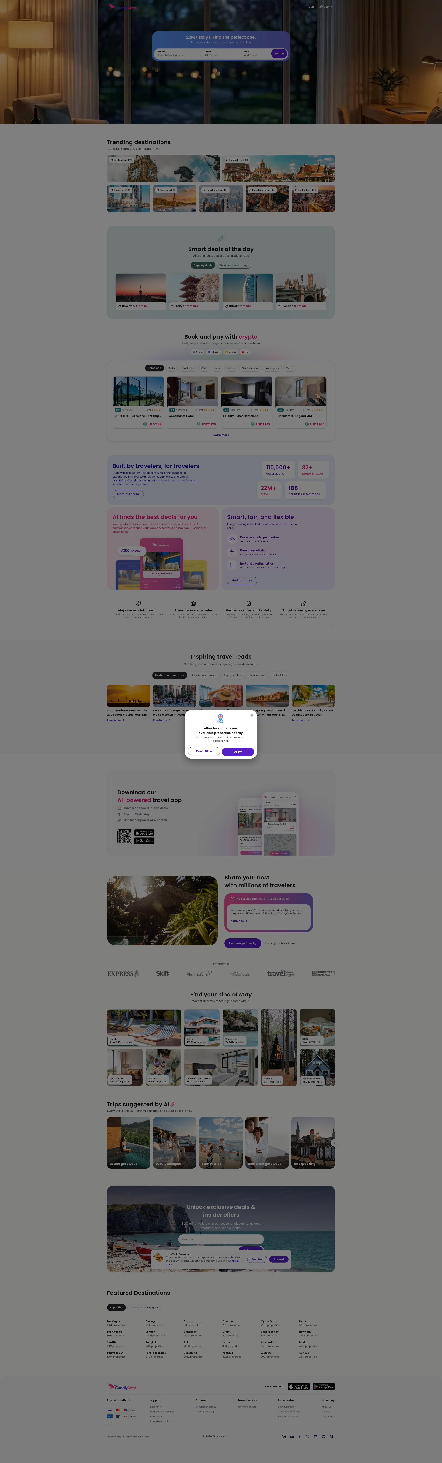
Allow (238, 752)
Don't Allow (204, 751)
